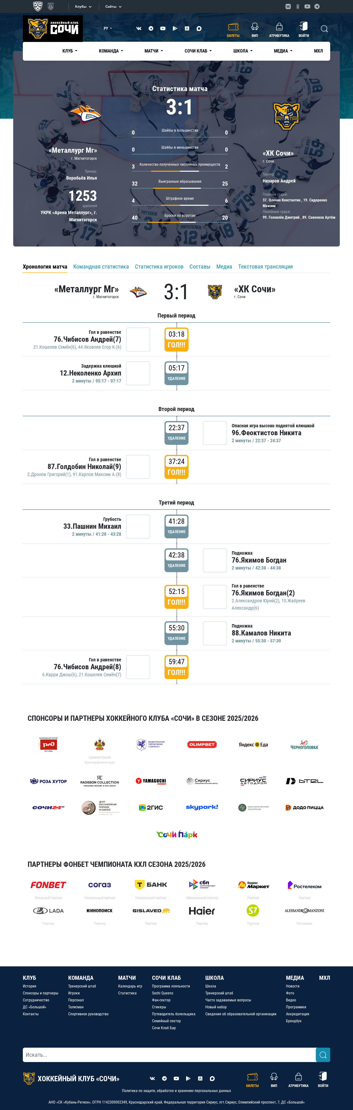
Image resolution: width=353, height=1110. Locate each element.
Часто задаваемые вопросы (228, 1000)
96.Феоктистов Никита (266, 433)
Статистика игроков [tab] (159, 266)
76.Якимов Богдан (259, 560)
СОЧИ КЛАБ (166, 978)
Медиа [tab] (224, 266)
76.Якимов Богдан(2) (263, 593)
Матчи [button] (152, 51)
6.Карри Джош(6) (59, 674)
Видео (291, 1000)
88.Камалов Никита (261, 633)
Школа (210, 986)
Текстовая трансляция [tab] (265, 266)
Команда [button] (109, 51)
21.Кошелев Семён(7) (100, 674)
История (29, 986)
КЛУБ (29, 978)
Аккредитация (297, 1014)
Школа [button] (241, 51)
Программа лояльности (171, 986)
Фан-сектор (161, 1000)
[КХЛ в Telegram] (317, 6)
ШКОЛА (214, 978)
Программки (296, 1007)
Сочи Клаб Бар (164, 1028)
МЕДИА (295, 978)
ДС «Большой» (34, 1007)
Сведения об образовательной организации (240, 1014)
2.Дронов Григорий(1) (49, 474)
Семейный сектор (166, 1021)
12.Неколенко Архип (90, 373)
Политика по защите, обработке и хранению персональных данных (176, 1090)
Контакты (31, 1014)
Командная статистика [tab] (101, 266)
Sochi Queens (162, 993)
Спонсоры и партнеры (40, 993)
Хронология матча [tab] (45, 266)
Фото (290, 993)
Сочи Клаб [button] (196, 51)
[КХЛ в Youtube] (307, 6)
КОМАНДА (80, 978)
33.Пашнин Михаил (92, 526)
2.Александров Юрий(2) (255, 601)
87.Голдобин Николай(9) (84, 466)
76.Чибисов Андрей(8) (87, 667)
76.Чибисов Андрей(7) (87, 339)
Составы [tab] (199, 266)
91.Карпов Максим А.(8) (97, 474)
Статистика (127, 993)
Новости (292, 986)
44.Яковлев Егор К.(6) (99, 347)
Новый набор (216, 1007)
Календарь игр (130, 986)
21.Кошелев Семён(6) (54, 347)
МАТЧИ (127, 978)
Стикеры (159, 1007)
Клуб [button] (68, 51)
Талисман (76, 1007)
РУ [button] (106, 28)
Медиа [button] (281, 51)
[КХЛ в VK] (288, 6)
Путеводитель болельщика (173, 1014)
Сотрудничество (36, 1000)
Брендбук (294, 1021)
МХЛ (318, 51)
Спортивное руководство (88, 1014)
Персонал (76, 1000)
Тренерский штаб (82, 986)
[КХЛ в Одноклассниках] (298, 6)
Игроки (74, 993)
